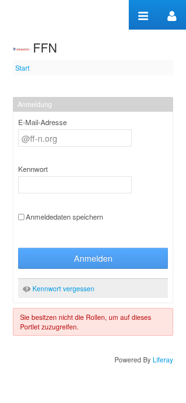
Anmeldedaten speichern (64, 217)
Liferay (163, 359)
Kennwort (33, 169)
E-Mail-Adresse (42, 122)
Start (22, 68)
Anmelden (93, 258)
